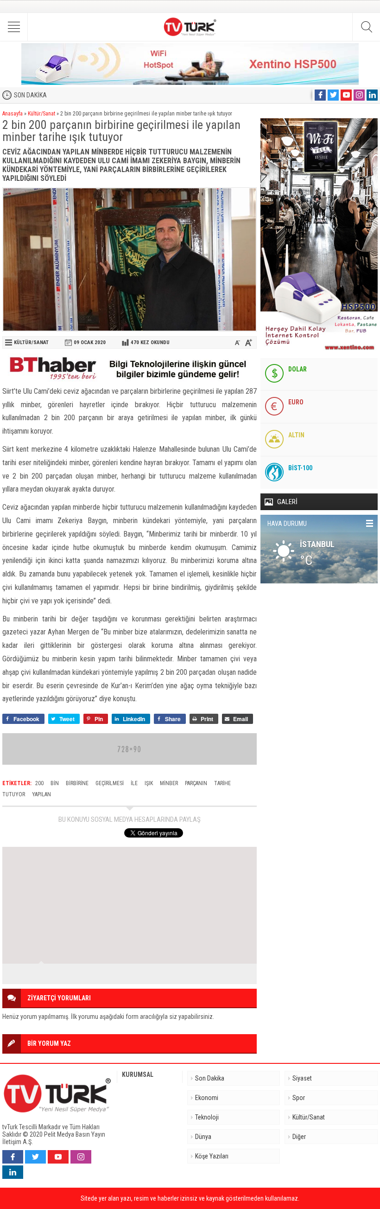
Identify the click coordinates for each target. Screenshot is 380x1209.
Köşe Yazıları (211, 1156)
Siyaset (302, 1078)
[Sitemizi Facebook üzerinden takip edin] (320, 95)
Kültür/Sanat (41, 113)
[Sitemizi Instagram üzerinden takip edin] (359, 95)
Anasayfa (12, 113)
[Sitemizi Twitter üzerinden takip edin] (333, 95)
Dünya (203, 1136)
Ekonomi (206, 1097)
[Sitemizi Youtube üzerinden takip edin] (346, 95)
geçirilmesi (109, 783)
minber (169, 783)
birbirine (77, 783)
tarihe (222, 783)
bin (55, 783)
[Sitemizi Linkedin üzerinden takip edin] (372, 95)
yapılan (41, 794)
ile (134, 783)
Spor (298, 1097)
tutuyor (13, 794)
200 (39, 783)
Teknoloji (207, 1117)
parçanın (196, 783)
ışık (149, 783)
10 (243, 974)
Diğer (299, 1136)
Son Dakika (209, 1078)
